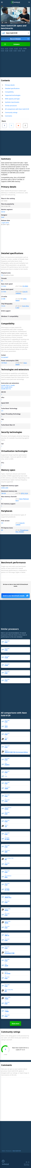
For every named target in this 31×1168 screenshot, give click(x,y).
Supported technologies (12, 95)
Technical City (15, 2)
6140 (10, 51)
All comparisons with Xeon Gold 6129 (17, 109)
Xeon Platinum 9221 (22, 499)
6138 (6, 51)
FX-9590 (25, 286)
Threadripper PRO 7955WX (21, 531)
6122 (2, 48)
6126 (6, 48)
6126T (16, 48)
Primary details (10, 85)
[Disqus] (16, 1100)
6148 (19, 51)
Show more (15, 1023)
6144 (15, 51)
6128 (20, 48)
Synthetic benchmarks (12, 102)
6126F (11, 48)
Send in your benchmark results (13, 596)
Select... (15, 33)
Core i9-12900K (20, 524)
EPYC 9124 (24, 493)
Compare (16, 44)
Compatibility (9, 92)
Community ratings (11, 112)
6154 (23, 51)
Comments (8, 116)
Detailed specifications (12, 88)
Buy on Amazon (19, 39)
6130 (2, 51)
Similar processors (11, 106)
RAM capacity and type (12, 99)
